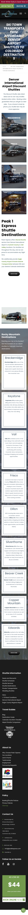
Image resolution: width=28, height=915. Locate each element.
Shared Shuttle (20, 240)
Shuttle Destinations (9, 686)
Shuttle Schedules (8, 681)
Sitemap (5, 806)
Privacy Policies (7, 803)
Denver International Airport (11, 700)
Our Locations (7, 755)
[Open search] (25, 13)
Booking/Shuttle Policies (10, 800)
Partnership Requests (9, 765)
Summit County (13, 245)
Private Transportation (9, 688)
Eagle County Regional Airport (12, 703)
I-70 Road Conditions (9, 697)
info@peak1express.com (13, 849)
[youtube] (8, 864)
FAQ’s (4, 695)
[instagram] (14, 864)
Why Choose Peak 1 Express (11, 753)
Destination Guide (8, 717)
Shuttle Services (7, 683)
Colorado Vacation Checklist (12, 720)
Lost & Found (6, 758)
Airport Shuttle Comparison (11, 722)
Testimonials (6, 760)
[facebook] (3, 864)
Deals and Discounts (9, 678)
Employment (6, 763)
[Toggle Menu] (20, 13)
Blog (3, 715)
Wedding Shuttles (8, 691)
